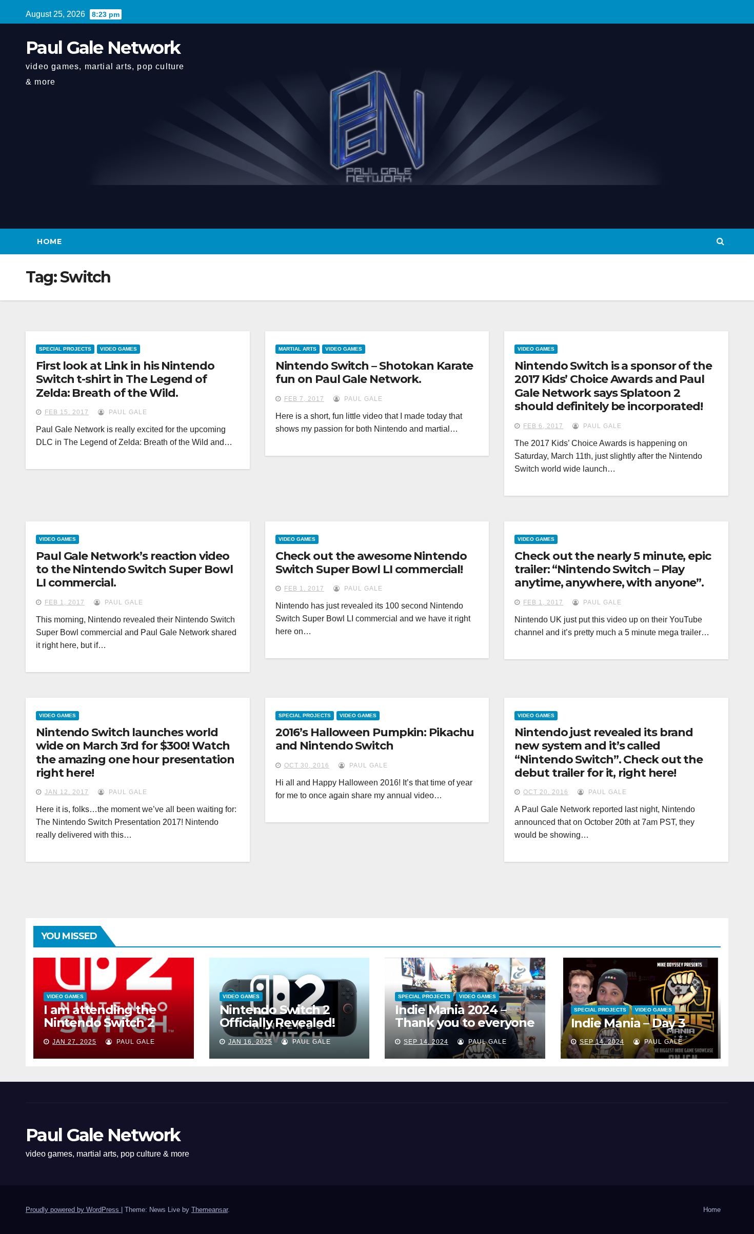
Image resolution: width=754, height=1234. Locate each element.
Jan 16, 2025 (250, 1041)
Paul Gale (127, 412)
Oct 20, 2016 (545, 792)
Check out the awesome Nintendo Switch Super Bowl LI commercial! (371, 562)
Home (49, 241)
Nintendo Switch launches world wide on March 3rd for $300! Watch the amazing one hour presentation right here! (135, 752)
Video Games (118, 349)
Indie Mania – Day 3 (628, 1023)
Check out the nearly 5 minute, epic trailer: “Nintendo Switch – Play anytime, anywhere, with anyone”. (612, 569)
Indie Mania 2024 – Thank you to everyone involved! (464, 1022)
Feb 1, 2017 (65, 602)
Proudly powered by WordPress (73, 1209)
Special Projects (65, 349)
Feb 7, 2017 (304, 398)
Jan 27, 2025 (74, 1041)
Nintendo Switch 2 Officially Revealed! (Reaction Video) (277, 1022)
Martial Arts (297, 349)
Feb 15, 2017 (67, 412)
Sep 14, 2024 (426, 1041)
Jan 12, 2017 (67, 792)
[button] (720, 241)
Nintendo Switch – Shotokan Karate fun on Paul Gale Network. (374, 372)
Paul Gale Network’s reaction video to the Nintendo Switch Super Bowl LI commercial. (134, 569)
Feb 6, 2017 (543, 426)
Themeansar (209, 1209)
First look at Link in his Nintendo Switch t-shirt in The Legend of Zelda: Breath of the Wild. (125, 379)
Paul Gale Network (103, 47)
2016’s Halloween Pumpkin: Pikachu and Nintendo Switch (374, 739)
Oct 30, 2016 (306, 765)
